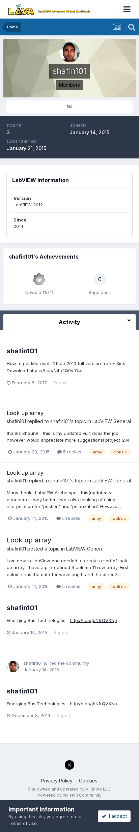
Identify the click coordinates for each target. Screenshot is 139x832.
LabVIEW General (111, 421)
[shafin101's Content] (69, 106)
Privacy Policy (57, 780)
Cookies (88, 780)
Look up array (25, 413)
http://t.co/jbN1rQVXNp (93, 620)
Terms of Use (22, 823)
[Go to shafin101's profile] (13, 666)
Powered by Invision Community (69, 795)
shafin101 (22, 351)
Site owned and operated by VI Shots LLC (69, 789)
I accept (116, 816)
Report (60, 382)
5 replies (71, 451)
